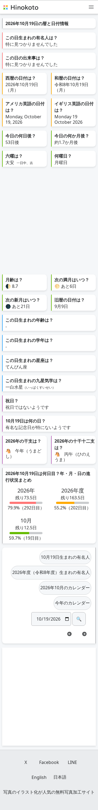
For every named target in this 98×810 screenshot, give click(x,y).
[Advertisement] (49, 223)
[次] (84, 634)
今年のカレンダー (72, 603)
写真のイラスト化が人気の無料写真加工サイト (49, 792)
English (39, 777)
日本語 (59, 777)
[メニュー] (91, 7)
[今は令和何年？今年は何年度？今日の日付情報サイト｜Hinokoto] (20, 7)
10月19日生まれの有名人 (65, 557)
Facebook (49, 762)
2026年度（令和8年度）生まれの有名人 (51, 572)
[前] (69, 634)
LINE (72, 762)
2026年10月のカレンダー (65, 588)
